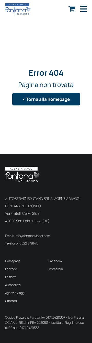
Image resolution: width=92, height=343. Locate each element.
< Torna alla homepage (46, 99)
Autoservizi (13, 285)
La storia (11, 269)
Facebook (55, 261)
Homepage (12, 261)
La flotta (11, 277)
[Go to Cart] (71, 9)
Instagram (56, 269)
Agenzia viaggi (15, 293)
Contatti (11, 301)
